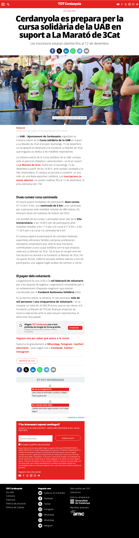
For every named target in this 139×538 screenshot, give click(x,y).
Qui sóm (10, 492)
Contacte (10, 495)
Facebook (57, 347)
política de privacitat (40, 444)
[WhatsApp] (133, 4)
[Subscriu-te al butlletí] (118, 4)
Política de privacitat (16, 503)
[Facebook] (122, 4)
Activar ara (74, 327)
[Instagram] (129, 4)
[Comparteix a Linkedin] (66, 51)
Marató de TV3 (27, 360)
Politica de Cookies (15, 507)
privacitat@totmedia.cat (26, 465)
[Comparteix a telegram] (79, 51)
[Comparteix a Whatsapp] (73, 51)
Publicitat (10, 499)
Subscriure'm (68, 438)
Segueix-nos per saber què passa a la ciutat (42, 338)
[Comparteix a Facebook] (52, 51)
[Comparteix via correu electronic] (86, 51)
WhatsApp (53, 344)
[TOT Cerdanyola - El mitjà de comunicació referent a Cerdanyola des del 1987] (69, 3)
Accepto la (35, 444)
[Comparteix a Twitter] (59, 51)
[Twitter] (126, 4)
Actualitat (69, 11)
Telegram (66, 344)
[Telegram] (137, 4)
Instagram (22, 351)
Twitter (68, 347)
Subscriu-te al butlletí (54, 493)
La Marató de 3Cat (29, 165)
